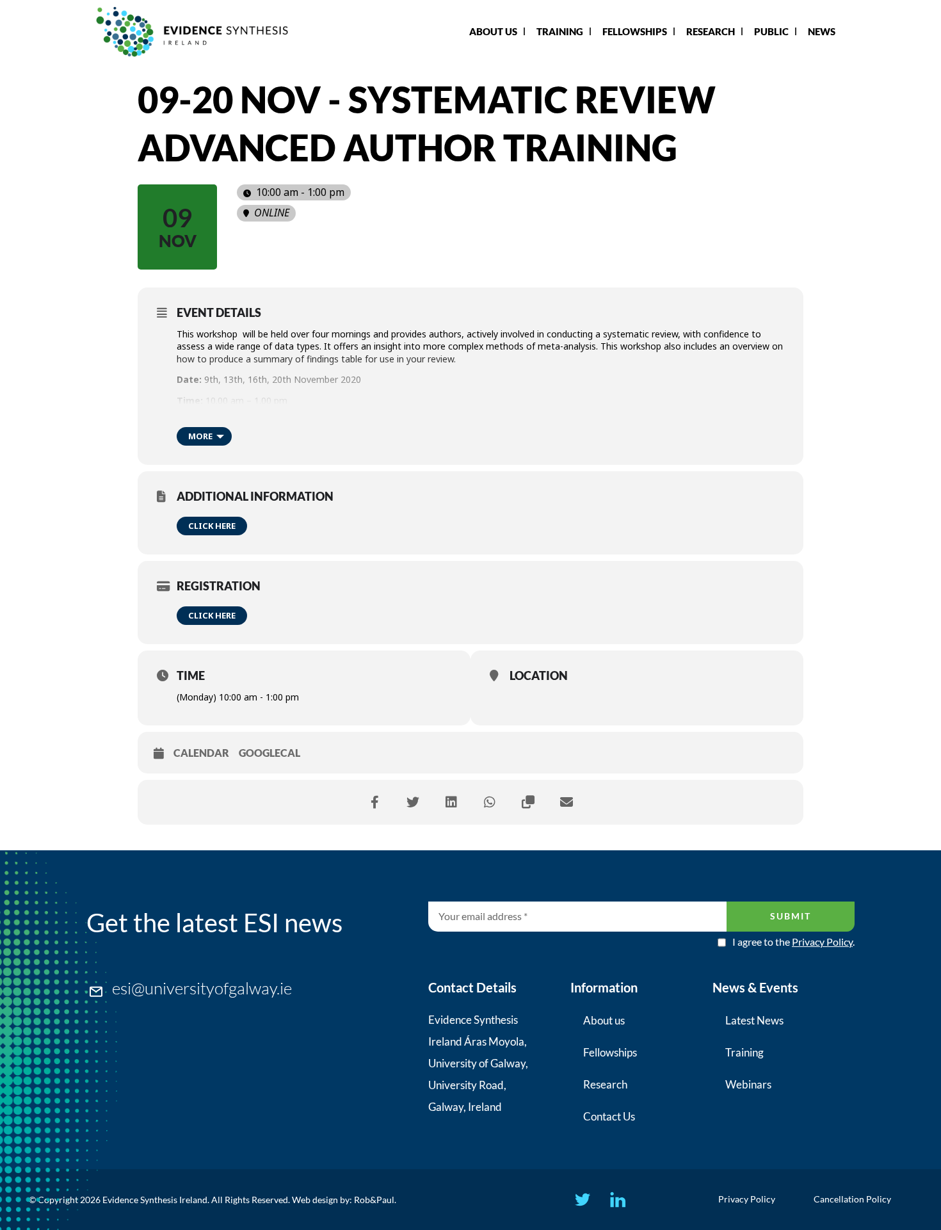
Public (771, 31)
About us (604, 1020)
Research (710, 31)
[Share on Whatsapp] (490, 802)
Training (559, 31)
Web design (315, 1199)
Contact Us (609, 1116)
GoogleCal (269, 753)
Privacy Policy (822, 941)
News (821, 31)
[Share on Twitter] (413, 802)
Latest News (754, 1020)
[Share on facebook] (374, 802)
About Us (493, 31)
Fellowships (634, 31)
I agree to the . (793, 942)
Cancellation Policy (852, 1199)
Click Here (212, 525)
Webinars (748, 1084)
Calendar (201, 753)
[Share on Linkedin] (451, 802)
